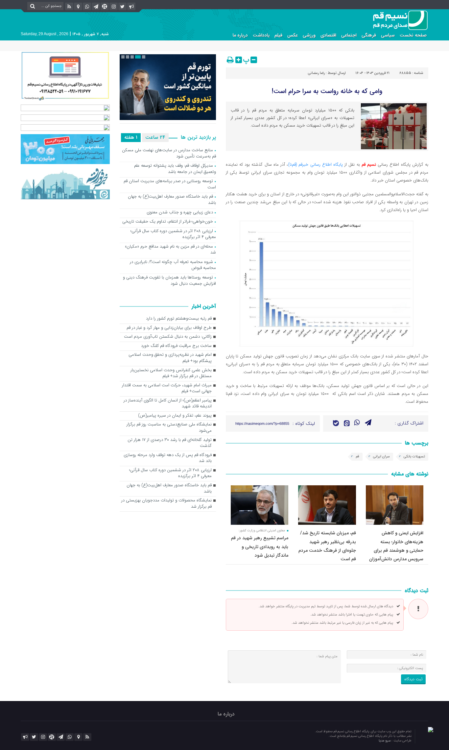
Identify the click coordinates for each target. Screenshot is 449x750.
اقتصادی (328, 35)
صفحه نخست (413, 35)
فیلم (278, 35)
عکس (292, 35)
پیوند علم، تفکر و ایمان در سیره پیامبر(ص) (175, 416)
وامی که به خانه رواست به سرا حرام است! (327, 91)
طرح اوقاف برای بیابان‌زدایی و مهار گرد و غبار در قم (169, 328)
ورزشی (309, 35)
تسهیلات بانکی (414, 456)
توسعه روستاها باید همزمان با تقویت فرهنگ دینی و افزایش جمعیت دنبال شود (169, 281)
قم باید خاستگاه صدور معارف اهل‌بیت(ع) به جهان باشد (172, 200)
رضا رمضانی (316, 73)
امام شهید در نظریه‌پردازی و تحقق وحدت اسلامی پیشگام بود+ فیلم (170, 358)
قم (357, 456)
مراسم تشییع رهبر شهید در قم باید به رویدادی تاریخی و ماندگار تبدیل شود (259, 546)
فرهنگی (369, 35)
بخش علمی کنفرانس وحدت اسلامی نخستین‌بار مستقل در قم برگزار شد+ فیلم (171, 373)
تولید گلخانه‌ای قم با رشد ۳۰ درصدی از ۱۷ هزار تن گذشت (170, 443)
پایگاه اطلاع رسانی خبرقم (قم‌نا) (315, 164)
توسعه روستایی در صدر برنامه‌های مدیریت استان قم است (170, 184)
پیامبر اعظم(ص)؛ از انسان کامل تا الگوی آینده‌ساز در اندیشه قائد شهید (168, 404)
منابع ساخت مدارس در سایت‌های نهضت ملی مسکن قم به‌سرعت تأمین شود (169, 153)
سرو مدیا (385, 740)
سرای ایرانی (381, 456)
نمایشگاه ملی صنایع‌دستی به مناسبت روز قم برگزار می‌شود (169, 428)
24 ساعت (155, 137)
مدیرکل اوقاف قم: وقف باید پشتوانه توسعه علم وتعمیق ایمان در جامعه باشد (175, 169)
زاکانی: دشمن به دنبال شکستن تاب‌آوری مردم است (168, 337)
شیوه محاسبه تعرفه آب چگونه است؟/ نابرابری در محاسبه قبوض (173, 265)
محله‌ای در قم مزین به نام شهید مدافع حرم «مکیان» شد (170, 250)
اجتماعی (349, 35)
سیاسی (388, 35)
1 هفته (130, 137)
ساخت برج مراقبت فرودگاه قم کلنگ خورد (176, 346)
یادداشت (261, 35)
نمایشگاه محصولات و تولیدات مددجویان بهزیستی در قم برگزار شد (166, 503)
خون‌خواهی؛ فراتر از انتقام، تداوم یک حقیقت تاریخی (167, 222)
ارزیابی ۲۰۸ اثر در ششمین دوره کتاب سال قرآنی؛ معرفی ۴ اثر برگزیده (173, 234)
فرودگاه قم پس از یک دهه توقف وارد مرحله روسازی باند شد (168, 458)
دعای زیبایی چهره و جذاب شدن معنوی (180, 212)
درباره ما (240, 35)
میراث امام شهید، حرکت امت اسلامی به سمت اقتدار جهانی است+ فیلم (167, 388)
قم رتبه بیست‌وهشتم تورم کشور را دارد (179, 319)
